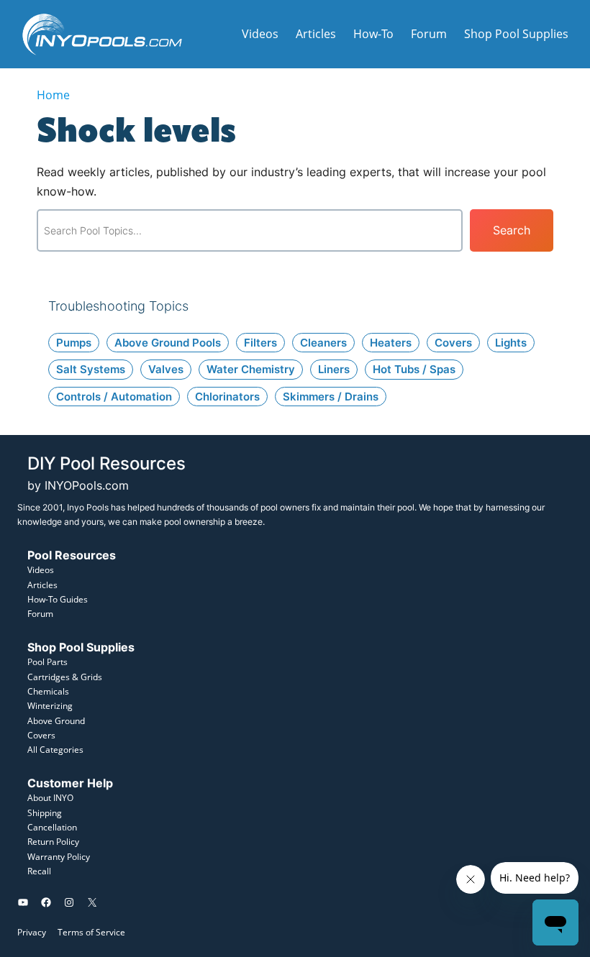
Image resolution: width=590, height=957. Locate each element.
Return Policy (53, 841)
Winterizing (50, 706)
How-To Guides (57, 599)
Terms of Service (91, 932)
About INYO (50, 798)
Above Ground (56, 721)
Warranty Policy (58, 857)
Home (53, 95)
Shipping (44, 813)
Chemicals (48, 691)
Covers (41, 735)
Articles (42, 585)
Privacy (31, 932)
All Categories (55, 749)
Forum (40, 614)
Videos (40, 570)
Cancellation (52, 827)
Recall (39, 871)
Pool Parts (47, 662)
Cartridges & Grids (64, 677)
